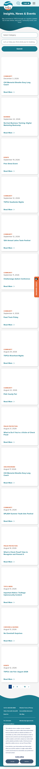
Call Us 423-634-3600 (10, 708)
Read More (8, 92)
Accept (12, 761)
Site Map (22, 714)
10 (25, 686)
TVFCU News (8, 586)
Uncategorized (9, 467)
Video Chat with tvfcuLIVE (11, 711)
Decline (27, 761)
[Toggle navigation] (33, 3)
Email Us (6, 714)
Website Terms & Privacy (26, 708)
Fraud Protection (11, 426)
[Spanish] (18, 3)
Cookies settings (19, 757)
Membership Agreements (26, 721)
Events (6, 157)
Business (7, 117)
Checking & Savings (11, 627)
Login (26, 3)
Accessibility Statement (26, 711)
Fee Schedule (7, 721)
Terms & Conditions (9, 724)
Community (8, 76)
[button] (18, 3)
